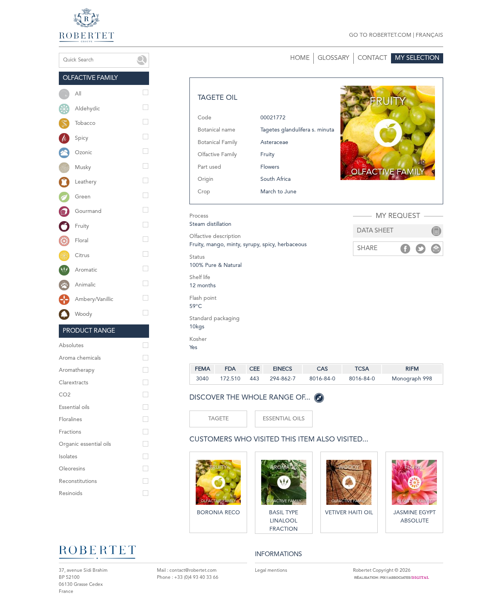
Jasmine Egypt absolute (414, 517)
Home (299, 58)
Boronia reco (218, 512)
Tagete (218, 418)
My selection (417, 58)
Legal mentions (271, 570)
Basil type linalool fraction (283, 521)
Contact (372, 58)
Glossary (333, 58)
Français (429, 35)
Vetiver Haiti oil (349, 512)
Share (405, 249)
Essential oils (284, 418)
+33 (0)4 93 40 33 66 (196, 577)
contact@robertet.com (192, 570)
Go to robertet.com (380, 35)
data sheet (375, 231)
